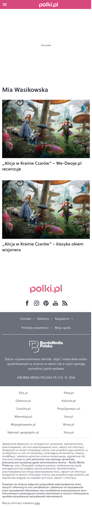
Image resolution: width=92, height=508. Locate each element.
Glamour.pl (23, 401)
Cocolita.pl (23, 409)
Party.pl (69, 393)
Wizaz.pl (68, 424)
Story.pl (69, 432)
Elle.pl (23, 393)
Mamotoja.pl (23, 416)
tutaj (37, 503)
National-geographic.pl (23, 432)
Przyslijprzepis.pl (68, 409)
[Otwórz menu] (4, 4)
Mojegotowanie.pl (23, 424)
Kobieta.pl (69, 401)
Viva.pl (68, 416)
